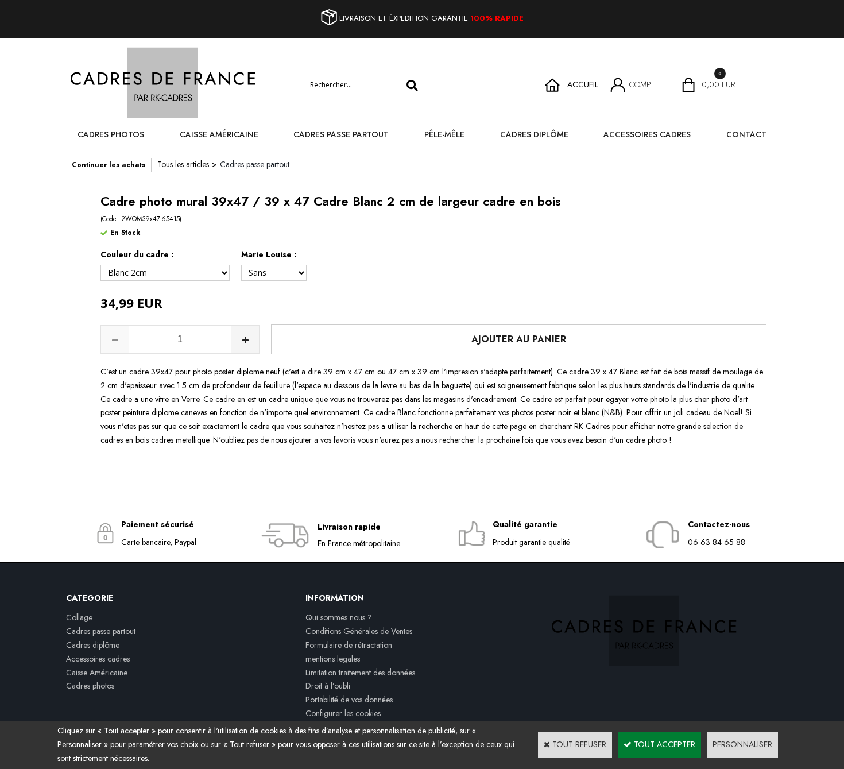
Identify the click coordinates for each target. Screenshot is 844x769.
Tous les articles (183, 164)
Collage (79, 617)
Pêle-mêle (444, 134)
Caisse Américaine (219, 134)
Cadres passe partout (341, 134)
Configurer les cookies (343, 713)
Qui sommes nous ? (338, 617)
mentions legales (332, 658)
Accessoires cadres (647, 134)
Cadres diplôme (534, 134)
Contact (746, 134)
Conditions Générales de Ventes (358, 631)
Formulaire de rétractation (348, 645)
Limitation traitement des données (360, 672)
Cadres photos (111, 134)
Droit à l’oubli (327, 685)
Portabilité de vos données (349, 699)
